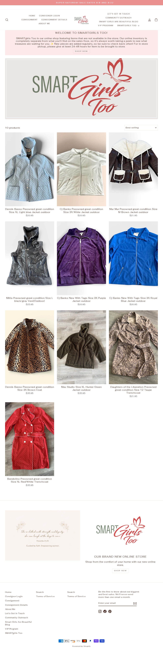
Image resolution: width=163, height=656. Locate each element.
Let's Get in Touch (118, 14)
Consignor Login (49, 16)
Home (32, 16)
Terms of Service (45, 596)
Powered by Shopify (81, 646)
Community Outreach (119, 18)
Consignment (29, 20)
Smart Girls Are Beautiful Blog (118, 21)
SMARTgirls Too (127, 25)
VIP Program (105, 25)
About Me (44, 23)
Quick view (30, 203)
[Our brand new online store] (120, 531)
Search (40, 592)
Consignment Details (54, 20)
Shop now (120, 571)
